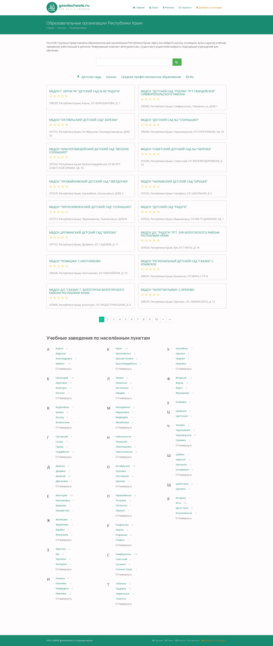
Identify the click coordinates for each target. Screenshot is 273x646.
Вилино (60, 412)
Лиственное (122, 387)
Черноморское (184, 435)
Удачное (180, 353)
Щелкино (181, 488)
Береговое (62, 382)
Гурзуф (60, 446)
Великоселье (63, 422)
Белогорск (61, 387)
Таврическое (123, 593)
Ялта (178, 502)
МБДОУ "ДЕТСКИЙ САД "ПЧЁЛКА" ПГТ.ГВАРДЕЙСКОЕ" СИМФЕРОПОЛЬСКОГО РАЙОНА (178, 92)
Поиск (154, 7)
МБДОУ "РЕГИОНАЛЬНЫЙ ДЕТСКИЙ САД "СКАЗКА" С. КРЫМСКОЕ (177, 262)
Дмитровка (62, 481)
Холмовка (181, 401)
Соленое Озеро (124, 569)
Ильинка (60, 578)
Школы (111, 77)
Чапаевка (181, 440)
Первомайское (124, 495)
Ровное (120, 529)
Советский (122, 559)
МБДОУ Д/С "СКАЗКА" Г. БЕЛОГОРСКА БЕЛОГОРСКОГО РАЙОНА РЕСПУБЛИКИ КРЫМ (86, 291)
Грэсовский (62, 436)
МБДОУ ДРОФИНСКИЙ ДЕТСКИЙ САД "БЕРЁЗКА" (83, 232)
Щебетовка (182, 483)
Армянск (60, 363)
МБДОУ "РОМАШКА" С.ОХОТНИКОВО (75, 261)
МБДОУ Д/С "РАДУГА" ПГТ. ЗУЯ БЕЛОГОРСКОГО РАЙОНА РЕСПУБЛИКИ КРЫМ (180, 234)
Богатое (60, 392)
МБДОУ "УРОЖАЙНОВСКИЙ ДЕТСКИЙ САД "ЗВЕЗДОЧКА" (88, 181)
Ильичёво (61, 583)
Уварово (181, 358)
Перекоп (120, 510)
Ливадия (120, 392)
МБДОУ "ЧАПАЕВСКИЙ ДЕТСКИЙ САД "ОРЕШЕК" (174, 181)
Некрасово (122, 441)
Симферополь (123, 554)
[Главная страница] (68, 7)
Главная (139, 7)
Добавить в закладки (210, 7)
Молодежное (123, 407)
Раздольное (122, 524)
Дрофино (61, 470)
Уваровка (181, 363)
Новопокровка (124, 446)
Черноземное (183, 430)
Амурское (61, 353)
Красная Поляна (125, 358)
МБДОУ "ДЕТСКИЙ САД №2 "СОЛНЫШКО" (170, 120)
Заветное (61, 548)
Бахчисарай (62, 377)
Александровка (64, 358)
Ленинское (122, 382)
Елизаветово (63, 510)
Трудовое (121, 588)
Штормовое (182, 469)
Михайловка (123, 422)
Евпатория (62, 495)
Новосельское (124, 436)
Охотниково (123, 476)
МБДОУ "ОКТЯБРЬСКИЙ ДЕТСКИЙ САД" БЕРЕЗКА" (83, 120)
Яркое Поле (182, 507)
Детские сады (91, 77)
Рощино (120, 539)
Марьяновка (123, 412)
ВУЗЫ (190, 77)
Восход (60, 417)
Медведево (122, 417)
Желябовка (62, 519)
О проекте (185, 7)
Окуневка (121, 470)
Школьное (182, 464)
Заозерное (62, 564)
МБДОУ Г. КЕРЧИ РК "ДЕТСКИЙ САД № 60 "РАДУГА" (84, 91)
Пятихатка (122, 505)
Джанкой (61, 476)
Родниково (122, 534)
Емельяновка (63, 500)
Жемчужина (62, 534)
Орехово (121, 481)
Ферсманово (183, 392)
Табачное (121, 583)
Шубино (180, 454)
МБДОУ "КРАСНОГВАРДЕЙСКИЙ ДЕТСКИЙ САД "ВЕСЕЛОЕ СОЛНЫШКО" (89, 150)
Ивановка (61, 593)
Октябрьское (123, 465)
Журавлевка (62, 524)
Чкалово (180, 425)
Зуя (58, 553)
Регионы (169, 7)
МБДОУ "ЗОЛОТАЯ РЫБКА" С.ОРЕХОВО (167, 290)
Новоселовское (124, 451)
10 (156, 319)
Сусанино (121, 564)
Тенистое (121, 598)
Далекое (60, 465)
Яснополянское (184, 513)
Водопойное (63, 407)
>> (169, 319)
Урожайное (182, 348)
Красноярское (123, 353)
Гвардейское (63, 451)
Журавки (60, 529)
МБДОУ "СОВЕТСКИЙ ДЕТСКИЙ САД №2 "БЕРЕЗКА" (176, 149)
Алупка (60, 348)
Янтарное (181, 497)
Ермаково (61, 505)
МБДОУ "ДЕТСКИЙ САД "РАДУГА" (164, 207)
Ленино (120, 377)
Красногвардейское (126, 363)
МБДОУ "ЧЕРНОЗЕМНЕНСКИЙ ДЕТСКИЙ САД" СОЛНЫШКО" (90, 207)
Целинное (181, 410)
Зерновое (61, 559)
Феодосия (181, 377)
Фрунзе (180, 382)
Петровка (121, 500)
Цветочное (182, 415)
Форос (179, 387)
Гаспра (60, 441)
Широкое (181, 459)
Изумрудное (62, 588)
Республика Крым (78, 28)
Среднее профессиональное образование (151, 77)
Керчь (119, 348)
